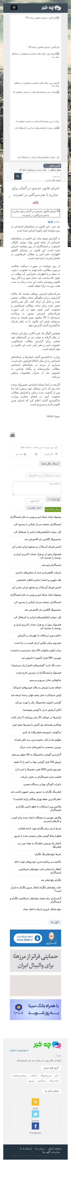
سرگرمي (41, 1081)
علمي (35, 201)
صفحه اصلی (54, 1148)
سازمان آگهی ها (51, 1152)
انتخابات (33, 1075)
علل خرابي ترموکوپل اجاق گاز (40, 170)
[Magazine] (51, 8)
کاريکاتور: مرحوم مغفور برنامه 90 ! (43, 47)
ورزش (31, 1081)
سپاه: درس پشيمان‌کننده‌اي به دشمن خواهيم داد (37, 121)
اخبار (57, 1075)
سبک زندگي (54, 1081)
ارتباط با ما (26, 1148)
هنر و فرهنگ (46, 1075)
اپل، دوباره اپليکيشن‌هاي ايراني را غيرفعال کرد (38, 157)
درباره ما (40, 1148)
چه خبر (19, 454)
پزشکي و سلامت (19, 1075)
